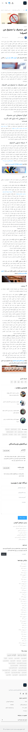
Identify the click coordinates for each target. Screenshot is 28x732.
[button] (12, 3)
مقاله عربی (8, 675)
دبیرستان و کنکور (22, 530)
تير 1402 (24, 627)
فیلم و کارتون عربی (13, 668)
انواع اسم (10, 434)
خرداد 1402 (23, 568)
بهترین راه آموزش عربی (21, 663)
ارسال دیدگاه (22, 517)
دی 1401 (24, 595)
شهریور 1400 (23, 616)
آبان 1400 (24, 603)
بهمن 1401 (23, 623)
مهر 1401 (24, 636)
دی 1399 (24, 608)
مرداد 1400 (23, 573)
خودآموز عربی (6, 660)
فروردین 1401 (23, 621)
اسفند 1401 (23, 588)
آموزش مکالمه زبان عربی (11, 58)
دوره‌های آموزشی (10, 701)
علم (15, 431)
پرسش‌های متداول (10, 707)
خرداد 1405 (23, 610)
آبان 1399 (24, 612)
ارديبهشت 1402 (22, 643)
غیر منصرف (24, 434)
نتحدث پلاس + (22, 533)
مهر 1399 (24, 590)
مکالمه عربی (17, 658)
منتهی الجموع (14, 429)
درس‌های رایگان (22, 539)
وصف (25, 431)
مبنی (19, 434)
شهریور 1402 (23, 645)
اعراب (5, 658)
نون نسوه (19, 660)
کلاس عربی (13, 660)
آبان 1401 (24, 586)
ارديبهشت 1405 (22, 630)
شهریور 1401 (23, 575)
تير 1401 (24, 577)
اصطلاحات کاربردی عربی (20, 537)
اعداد (19, 429)
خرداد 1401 (23, 632)
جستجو (3, 554)
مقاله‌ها (25, 26)
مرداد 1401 (23, 634)
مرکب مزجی (20, 431)
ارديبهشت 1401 (22, 599)
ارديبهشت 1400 (22, 584)
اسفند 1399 (23, 614)
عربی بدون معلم (23, 665)
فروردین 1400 (23, 566)
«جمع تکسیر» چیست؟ (8, 161)
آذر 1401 (24, 605)
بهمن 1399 (23, 597)
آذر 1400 (24, 641)
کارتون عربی (15, 675)
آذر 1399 (24, 625)
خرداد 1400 (23, 564)
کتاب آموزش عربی (6, 670)
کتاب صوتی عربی (22, 675)
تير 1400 (24, 619)
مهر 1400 (24, 581)
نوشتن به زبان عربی (22, 670)
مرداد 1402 (23, 579)
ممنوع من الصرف (10, 431)
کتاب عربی (7, 672)
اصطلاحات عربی (12, 663)
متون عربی (24, 672)
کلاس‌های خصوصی (21, 535)
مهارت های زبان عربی (16, 672)
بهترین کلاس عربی (22, 668)
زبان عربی (11, 658)
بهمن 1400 (23, 638)
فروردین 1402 (23, 592)
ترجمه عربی (14, 670)
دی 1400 (24, 570)
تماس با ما (24, 707)
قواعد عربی (5, 434)
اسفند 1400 (23, 601)
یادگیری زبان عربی (14, 665)
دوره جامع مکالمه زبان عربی (19, 526)
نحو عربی (24, 660)
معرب (15, 434)
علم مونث (7, 429)
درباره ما (25, 710)
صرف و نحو (24, 437)
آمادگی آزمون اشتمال (21, 528)
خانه (26, 701)
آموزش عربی (23, 658)
